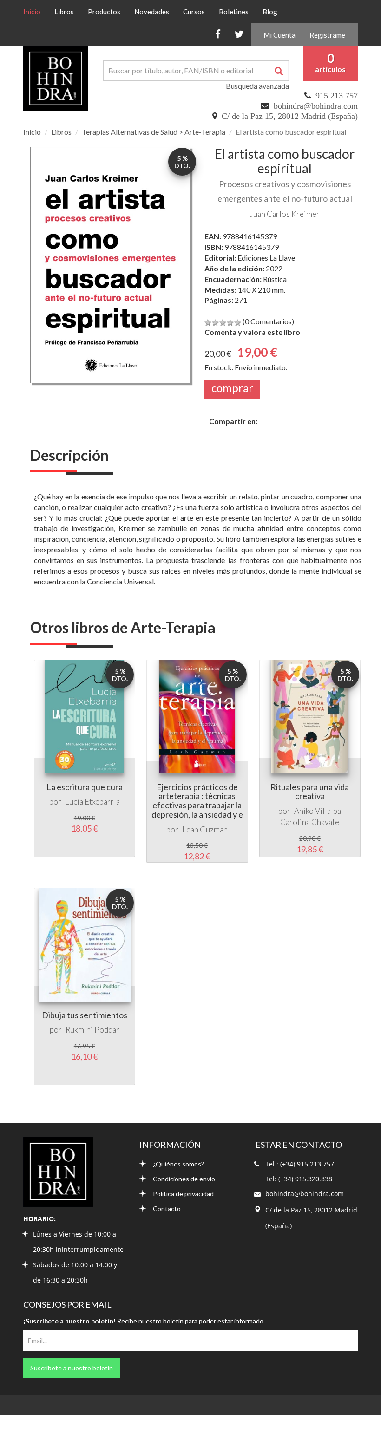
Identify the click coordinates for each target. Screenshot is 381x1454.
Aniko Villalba (317, 811)
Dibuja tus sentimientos (84, 1015)
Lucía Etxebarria (92, 801)
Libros (64, 11)
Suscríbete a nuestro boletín (71, 1368)
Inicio (35, 11)
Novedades (151, 11)
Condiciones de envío (184, 1179)
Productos (104, 11)
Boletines (234, 11)
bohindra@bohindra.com (316, 106)
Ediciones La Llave (266, 257)
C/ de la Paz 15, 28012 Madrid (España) (290, 116)
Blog (270, 11)
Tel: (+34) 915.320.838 (298, 1178)
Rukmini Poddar (92, 1030)
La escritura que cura (84, 787)
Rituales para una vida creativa (309, 791)
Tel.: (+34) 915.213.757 (299, 1163)
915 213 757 (336, 96)
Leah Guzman (205, 829)
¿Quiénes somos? (178, 1164)
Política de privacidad (183, 1194)
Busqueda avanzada (257, 85)
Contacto (167, 1208)
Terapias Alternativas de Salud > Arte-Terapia (153, 131)
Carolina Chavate (309, 822)
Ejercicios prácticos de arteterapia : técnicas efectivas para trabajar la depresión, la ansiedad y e (197, 800)
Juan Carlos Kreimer (285, 214)
